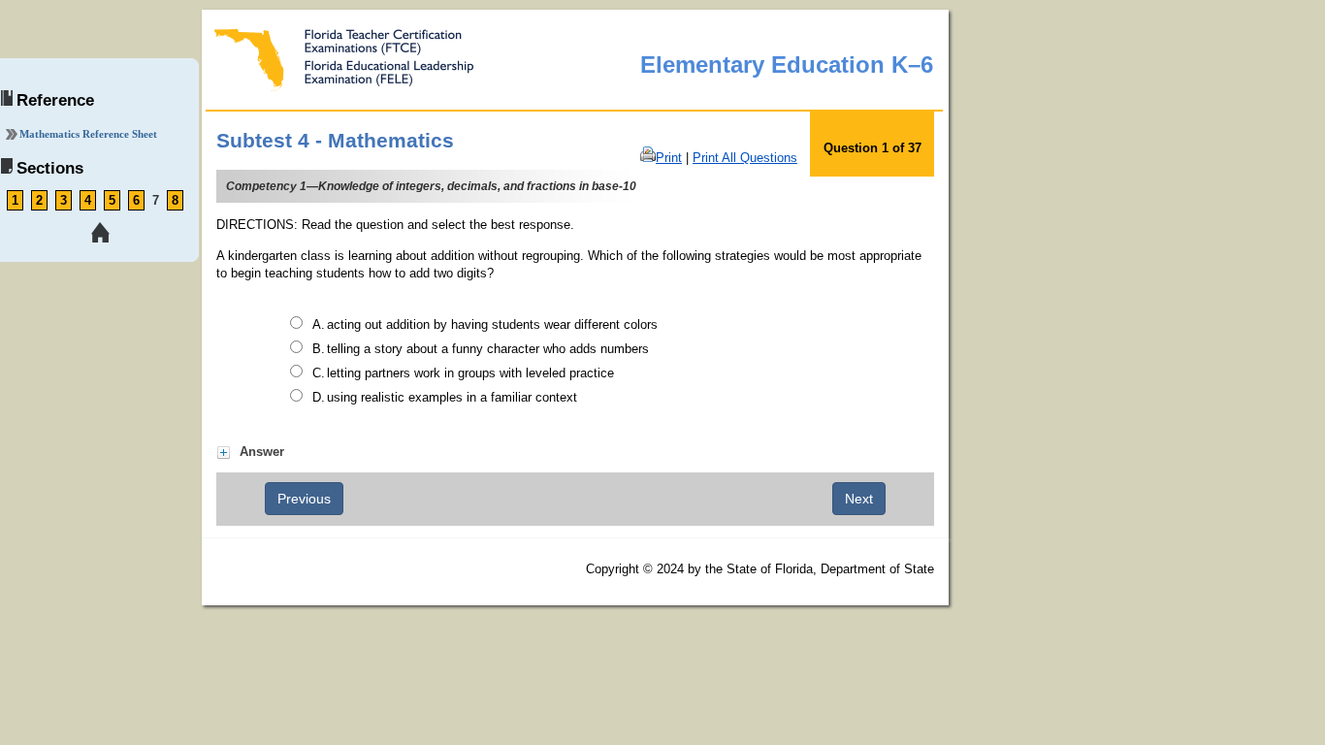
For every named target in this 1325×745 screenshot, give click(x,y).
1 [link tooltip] (15, 200)
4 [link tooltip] (87, 200)
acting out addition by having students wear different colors (492, 324)
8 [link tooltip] (175, 200)
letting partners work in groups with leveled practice (470, 373)
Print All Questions (745, 157)
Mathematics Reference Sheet (88, 134)
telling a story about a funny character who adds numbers (488, 348)
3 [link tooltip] (63, 200)
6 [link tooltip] (136, 200)
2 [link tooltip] (39, 200)
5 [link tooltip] (112, 200)
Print (669, 157)
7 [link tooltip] (155, 200)
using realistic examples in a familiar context (452, 397)
